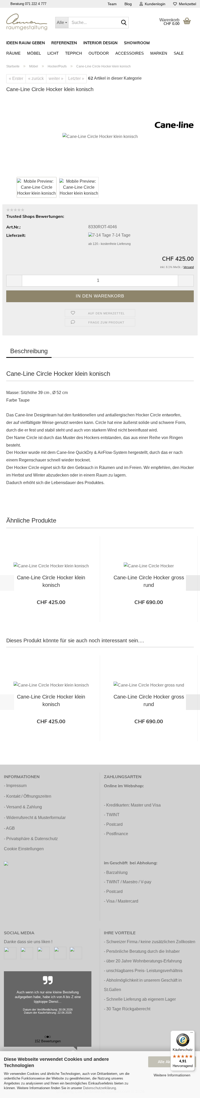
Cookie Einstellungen (24, 849)
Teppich (73, 53)
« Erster (16, 78)
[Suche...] (124, 23)
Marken (158, 53)
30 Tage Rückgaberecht (128, 1009)
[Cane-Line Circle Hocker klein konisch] (100, 136)
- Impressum (15, 785)
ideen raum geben (25, 42)
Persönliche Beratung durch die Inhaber (143, 951)
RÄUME (13, 53)
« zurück (36, 78)
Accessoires (129, 53)
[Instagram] (27, 952)
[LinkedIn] (76, 952)
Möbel (34, 53)
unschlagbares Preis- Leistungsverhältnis (144, 970)
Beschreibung (29, 350)
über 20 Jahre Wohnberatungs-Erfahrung (144, 961)
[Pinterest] (43, 952)
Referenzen (64, 42)
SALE (179, 53)
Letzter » (76, 78)
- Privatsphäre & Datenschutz (31, 838)
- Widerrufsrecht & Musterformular (35, 817)
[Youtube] (60, 952)
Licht (53, 53)
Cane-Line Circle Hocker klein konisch (51, 581)
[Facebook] (10, 952)
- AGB (9, 828)
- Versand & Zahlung (23, 807)
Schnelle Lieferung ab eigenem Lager (141, 999)
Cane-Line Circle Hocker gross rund (149, 581)
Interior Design (100, 42)
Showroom (137, 42)
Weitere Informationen (172, 1075)
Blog (128, 4)
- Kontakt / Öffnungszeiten (27, 796)
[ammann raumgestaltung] (26, 22)
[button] (14, 281)
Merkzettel (186, 4)
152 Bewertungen (48, 1041)
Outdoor (99, 53)
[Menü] (192, 1034)
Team (112, 4)
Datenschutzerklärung (99, 1088)
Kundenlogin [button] (154, 4)
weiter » (56, 78)
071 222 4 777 (35, 4)
